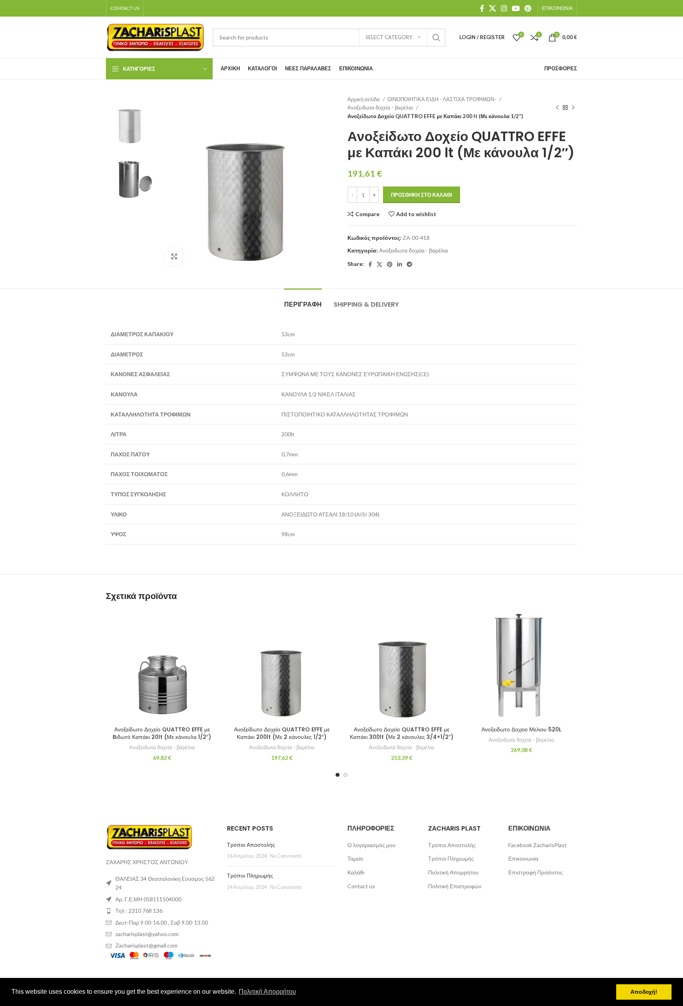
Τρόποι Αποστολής (251, 845)
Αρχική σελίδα (364, 99)
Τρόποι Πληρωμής (250, 876)
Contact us (361, 886)
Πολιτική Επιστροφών (454, 886)
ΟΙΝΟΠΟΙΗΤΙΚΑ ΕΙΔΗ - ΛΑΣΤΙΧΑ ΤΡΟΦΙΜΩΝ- (442, 99)
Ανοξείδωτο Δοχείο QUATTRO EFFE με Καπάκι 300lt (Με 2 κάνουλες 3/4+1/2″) (401, 733)
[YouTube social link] (515, 8)
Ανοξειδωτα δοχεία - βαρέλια (380, 107)
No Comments (286, 856)
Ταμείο (355, 858)
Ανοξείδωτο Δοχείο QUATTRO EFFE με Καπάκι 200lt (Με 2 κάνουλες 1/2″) (282, 733)
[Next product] (573, 108)
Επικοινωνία (523, 858)
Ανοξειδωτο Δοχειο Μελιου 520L (521, 729)
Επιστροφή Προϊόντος (535, 872)
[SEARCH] (436, 37)
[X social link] (492, 8)
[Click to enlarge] (174, 257)
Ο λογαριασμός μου (371, 845)
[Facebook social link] (482, 8)
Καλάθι (355, 872)
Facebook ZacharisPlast (537, 845)
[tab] (303, 300)
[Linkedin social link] (399, 264)
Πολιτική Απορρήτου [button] (267, 991)
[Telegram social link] (409, 264)
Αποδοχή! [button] (643, 992)
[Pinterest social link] (528, 8)
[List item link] (160, 910)
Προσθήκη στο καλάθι (421, 195)
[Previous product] (557, 108)
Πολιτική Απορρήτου (453, 872)
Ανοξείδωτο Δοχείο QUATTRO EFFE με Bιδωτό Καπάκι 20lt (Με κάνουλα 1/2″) (162, 733)
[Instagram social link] (503, 8)
